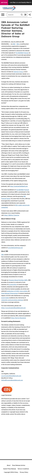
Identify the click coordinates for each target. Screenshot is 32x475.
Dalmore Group (18, 71)
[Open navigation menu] (2, 14)
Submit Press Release (9, 469)
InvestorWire (13, 284)
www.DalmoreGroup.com (15, 247)
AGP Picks (4, 2)
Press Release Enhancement (9, 293)
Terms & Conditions (23, 469)
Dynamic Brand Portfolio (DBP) (18, 280)
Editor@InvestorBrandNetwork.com (12, 380)
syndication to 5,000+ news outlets (17, 291)
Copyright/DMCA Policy (11, 472)
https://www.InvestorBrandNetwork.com (13, 308)
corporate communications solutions (12, 300)
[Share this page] (30, 14)
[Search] (22, 14)
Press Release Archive (18, 465)
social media (5, 298)
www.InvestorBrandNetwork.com (11, 376)
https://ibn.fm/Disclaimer (18, 318)
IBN (14, 44)
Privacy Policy (24, 472)
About (8, 465)
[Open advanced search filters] (25, 14)
